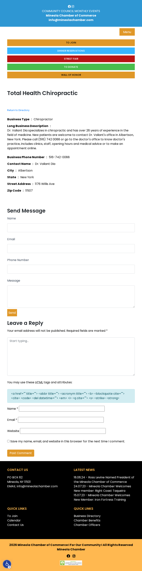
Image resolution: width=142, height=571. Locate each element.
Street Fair (71, 59)
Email (11, 239)
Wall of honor (71, 75)
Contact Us (15, 525)
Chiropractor (43, 119)
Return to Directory (18, 110)
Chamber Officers (87, 525)
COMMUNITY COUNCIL (58, 11)
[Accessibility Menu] (7, 564)
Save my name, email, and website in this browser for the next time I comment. (67, 441)
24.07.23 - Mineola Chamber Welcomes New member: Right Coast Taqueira (102, 488)
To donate (71, 67)
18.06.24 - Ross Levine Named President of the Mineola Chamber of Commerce (104, 479)
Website (13, 431)
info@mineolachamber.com (71, 20)
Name (11, 218)
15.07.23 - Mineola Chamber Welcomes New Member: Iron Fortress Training (102, 497)
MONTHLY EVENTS (87, 11)
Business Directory (87, 516)
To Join (71, 42)
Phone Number (18, 260)
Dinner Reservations (71, 51)
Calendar (14, 520)
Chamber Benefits (87, 520)
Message (13, 280)
